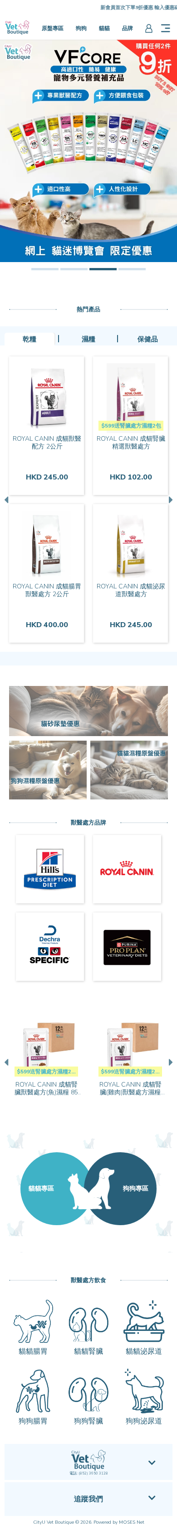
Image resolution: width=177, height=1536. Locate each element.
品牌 (127, 28)
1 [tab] (45, 269)
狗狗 (81, 28)
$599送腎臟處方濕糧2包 (131, 425)
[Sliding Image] (88, 151)
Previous (7, 499)
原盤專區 (53, 28)
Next (170, 499)
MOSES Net (131, 1522)
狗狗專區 (135, 1188)
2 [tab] (74, 269)
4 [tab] (132, 269)
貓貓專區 (41, 1188)
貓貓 (104, 28)
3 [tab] (103, 269)
